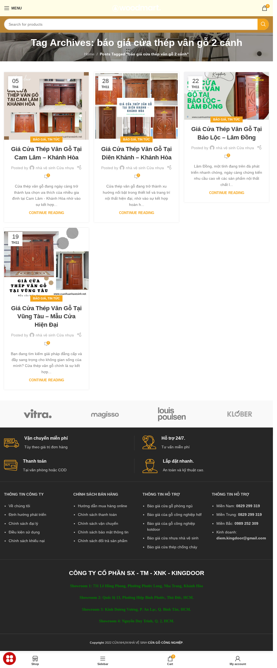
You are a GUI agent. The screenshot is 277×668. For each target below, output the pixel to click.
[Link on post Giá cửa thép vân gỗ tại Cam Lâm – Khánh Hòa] (46, 106)
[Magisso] (105, 413)
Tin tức (54, 139)
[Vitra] (37, 413)
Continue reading (46, 213)
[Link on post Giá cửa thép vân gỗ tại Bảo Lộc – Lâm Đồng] (226, 96)
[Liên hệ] (10, 659)
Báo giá (39, 139)
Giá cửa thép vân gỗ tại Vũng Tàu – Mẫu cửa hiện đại (46, 316)
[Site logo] (136, 8)
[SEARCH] (263, 24)
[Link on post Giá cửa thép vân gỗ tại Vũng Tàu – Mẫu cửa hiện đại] (46, 263)
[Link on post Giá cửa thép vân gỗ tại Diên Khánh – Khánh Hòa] (136, 106)
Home (89, 54)
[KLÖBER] (239, 413)
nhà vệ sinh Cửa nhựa (55, 168)
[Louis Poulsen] (172, 413)
